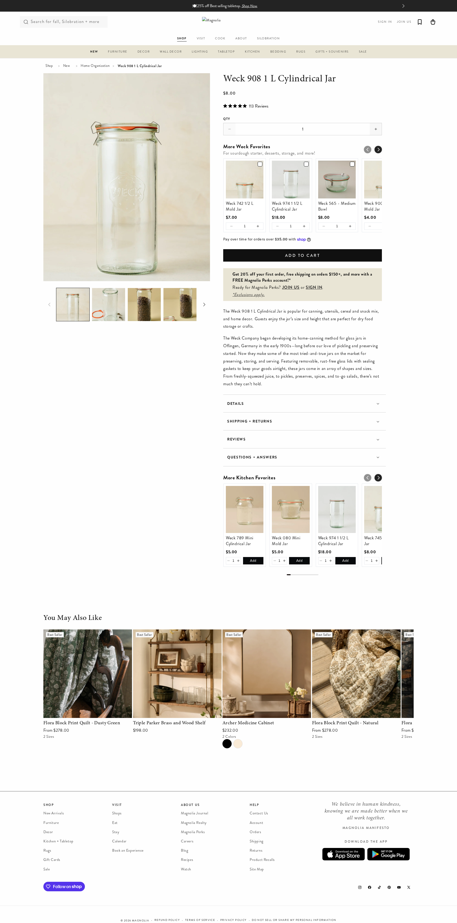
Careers (187, 841)
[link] (244, 179)
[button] (94, 52)
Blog (184, 850)
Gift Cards (51, 859)
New (66, 65)
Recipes (187, 859)
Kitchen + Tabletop (58, 841)
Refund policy (167, 920)
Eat (115, 822)
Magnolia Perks (193, 831)
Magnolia (140, 920)
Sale (46, 868)
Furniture (51, 822)
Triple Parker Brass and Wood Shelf (164, 633)
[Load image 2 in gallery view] (108, 304)
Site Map (257, 868)
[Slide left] (49, 304)
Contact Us (259, 813)
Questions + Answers (252, 457)
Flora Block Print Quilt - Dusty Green (77, 633)
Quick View (87, 712)
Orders (255, 831)
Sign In (385, 22)
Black (227, 743)
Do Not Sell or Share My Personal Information (294, 920)
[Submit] (26, 22)
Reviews (236, 439)
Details (235, 403)
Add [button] (253, 560)
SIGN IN (314, 287)
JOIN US (291, 287)
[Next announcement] (403, 6)
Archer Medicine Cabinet (245, 633)
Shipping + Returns (249, 421)
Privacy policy (233, 920)
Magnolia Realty (194, 822)
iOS (343, 854)
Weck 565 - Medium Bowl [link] (337, 206)
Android (388, 854)
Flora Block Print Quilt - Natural (341, 633)
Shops (117, 813)
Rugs (47, 850)
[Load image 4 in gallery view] (179, 304)
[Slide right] (204, 304)
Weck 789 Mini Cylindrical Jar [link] (239, 541)
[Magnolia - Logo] (228, 22)
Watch (186, 868)
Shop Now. (249, 5)
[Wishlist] (419, 22)
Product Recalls (262, 859)
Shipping (256, 841)
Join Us (404, 22)
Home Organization (95, 65)
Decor (48, 831)
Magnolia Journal (194, 813)
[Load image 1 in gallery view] (72, 304)
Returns (256, 850)
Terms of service (200, 920)
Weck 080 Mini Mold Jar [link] (286, 541)
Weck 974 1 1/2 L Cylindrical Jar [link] (287, 206)
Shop (49, 65)
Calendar (119, 841)
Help (254, 805)
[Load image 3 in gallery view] (144, 304)
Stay (115, 831)
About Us (190, 805)
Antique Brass (238, 743)
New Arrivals (53, 813)
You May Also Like (72, 618)
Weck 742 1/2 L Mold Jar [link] (239, 206)
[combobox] (64, 22)
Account (256, 822)
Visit (117, 805)
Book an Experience (128, 850)
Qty (226, 119)
